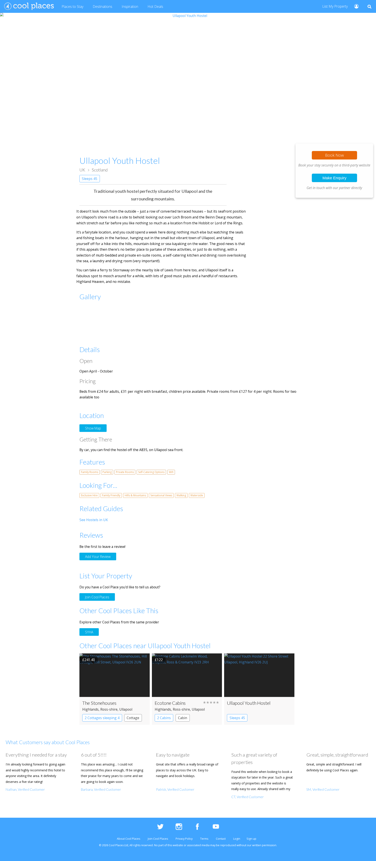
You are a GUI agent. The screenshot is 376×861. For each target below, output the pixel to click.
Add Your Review (98, 556)
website (178, 845)
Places (72, 6)
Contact (221, 839)
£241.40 (88, 659)
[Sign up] (355, 6)
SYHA (89, 631)
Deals (155, 6)
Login (236, 839)
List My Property (335, 6)
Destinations (102, 6)
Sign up (251, 839)
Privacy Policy (184, 839)
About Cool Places (128, 839)
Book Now (334, 155)
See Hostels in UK (93, 519)
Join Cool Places (97, 597)
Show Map (93, 428)
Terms (204, 839)
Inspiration (130, 6)
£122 (159, 659)
